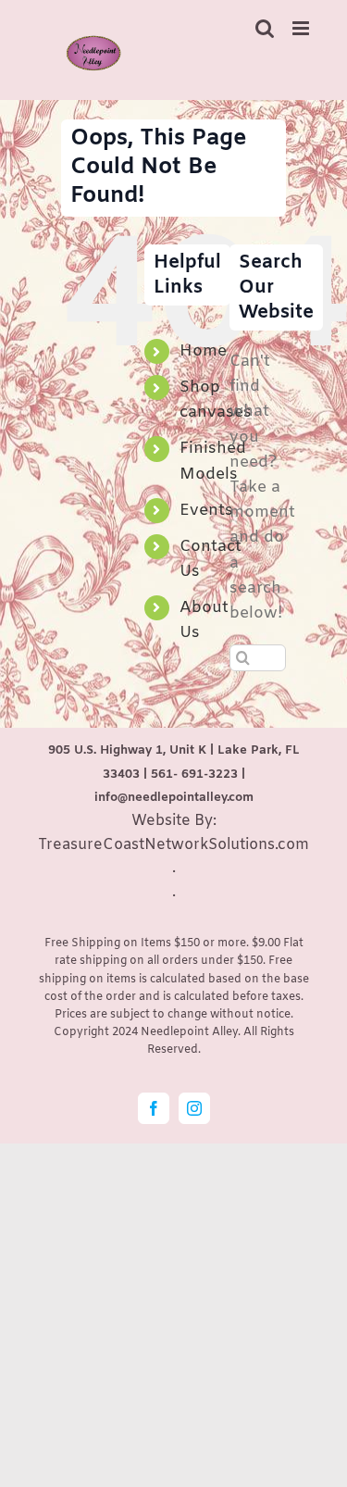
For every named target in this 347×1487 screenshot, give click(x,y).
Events (206, 510)
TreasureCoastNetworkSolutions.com (173, 845)
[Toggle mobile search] (264, 28)
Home (203, 351)
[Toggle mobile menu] (302, 28)
